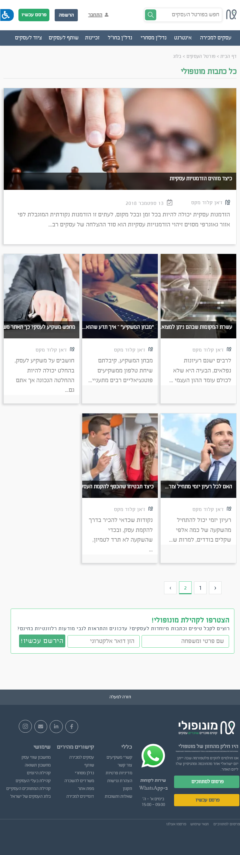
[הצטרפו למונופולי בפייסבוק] (71, 726)
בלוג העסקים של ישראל (30, 796)
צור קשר (125, 765)
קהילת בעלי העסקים (33, 781)
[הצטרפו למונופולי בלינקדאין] (56, 726)
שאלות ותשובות (118, 796)
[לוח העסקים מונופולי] (231, 18)
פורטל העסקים (201, 56)
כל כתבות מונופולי (209, 71)
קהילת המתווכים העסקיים (28, 789)
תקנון (127, 789)
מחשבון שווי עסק (36, 757)
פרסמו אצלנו (176, 824)
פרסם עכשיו (34, 15)
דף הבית (228, 56)
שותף (89, 765)
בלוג (177, 56)
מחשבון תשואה (38, 765)
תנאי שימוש (199, 824)
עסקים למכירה (81, 757)
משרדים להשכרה (79, 781)
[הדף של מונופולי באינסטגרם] (25, 726)
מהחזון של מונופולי (198, 746)
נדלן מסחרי (84, 773)
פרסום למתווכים (208, 781)
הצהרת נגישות (119, 781)
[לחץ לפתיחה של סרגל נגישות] (7, 15)
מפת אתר (86, 789)
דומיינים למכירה (80, 796)
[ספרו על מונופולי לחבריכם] (41, 726)
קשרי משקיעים (119, 757)
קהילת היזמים (39, 773)
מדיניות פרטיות (119, 773)
